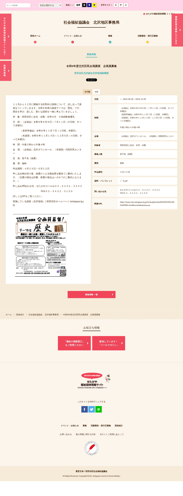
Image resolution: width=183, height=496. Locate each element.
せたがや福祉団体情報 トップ (159, 14)
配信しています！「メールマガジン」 (108, 343)
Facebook (84, 409)
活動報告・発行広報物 (148, 36)
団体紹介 (20, 315)
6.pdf (125, 181)
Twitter (91, 409)
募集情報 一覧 (91, 294)
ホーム (9, 315)
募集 (110, 36)
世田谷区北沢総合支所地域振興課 (91, 73)
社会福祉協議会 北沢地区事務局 (44, 315)
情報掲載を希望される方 (177, 30)
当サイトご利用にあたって (112, 434)
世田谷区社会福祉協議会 (96, 471)
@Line (98, 409)
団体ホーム (35, 36)
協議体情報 (5, 71)
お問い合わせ (66, 434)
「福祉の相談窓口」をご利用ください (74, 343)
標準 (78, 5)
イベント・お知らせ (73, 36)
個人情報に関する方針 (86, 434)
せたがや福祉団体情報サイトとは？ (5, 36)
